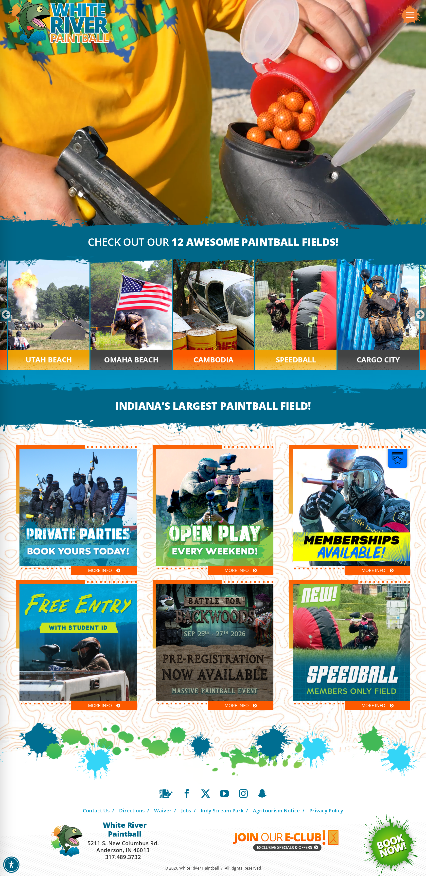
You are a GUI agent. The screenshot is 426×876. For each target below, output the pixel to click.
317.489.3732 (123, 856)
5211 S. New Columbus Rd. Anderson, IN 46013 (123, 846)
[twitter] (205, 793)
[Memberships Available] (351, 451)
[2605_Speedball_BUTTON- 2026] (351, 586)
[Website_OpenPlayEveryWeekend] (215, 451)
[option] (213, 314)
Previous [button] (5, 315)
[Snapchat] (262, 793)
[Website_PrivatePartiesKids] (78, 451)
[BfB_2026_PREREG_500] (215, 586)
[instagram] (243, 793)
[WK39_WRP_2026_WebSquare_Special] (78, 586)
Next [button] (420, 315)
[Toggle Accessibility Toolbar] (11, 864)
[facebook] (186, 793)
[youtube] (224, 793)
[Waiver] (166, 793)
